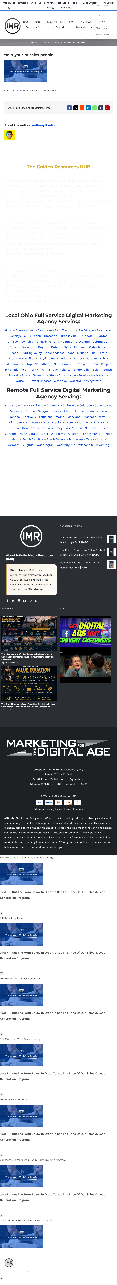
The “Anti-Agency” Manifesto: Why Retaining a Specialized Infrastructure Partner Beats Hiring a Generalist (27, 657)
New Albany (43, 364)
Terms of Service (73, 809)
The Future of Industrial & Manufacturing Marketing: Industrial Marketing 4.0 (55, 276)
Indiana (93, 411)
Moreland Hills (95, 358)
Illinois (80, 411)
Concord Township (22, 347)
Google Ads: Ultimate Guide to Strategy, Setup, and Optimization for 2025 (52, 206)
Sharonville (81, 369)
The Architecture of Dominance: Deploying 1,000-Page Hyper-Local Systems (53, 243)
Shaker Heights (60, 369)
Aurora (20, 330)
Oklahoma (58, 433)
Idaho (68, 411)
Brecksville (69, 336)
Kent (70, 353)
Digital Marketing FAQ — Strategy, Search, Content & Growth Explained (50, 185)
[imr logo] (12, 19)
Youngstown (92, 381)
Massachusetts (95, 417)
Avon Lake (45, 330)
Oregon (73, 433)
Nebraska (99, 422)
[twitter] (13, 601)
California (70, 405)
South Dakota (56, 439)
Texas (90, 439)
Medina (64, 358)
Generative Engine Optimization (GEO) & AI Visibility (39, 196)
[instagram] (19, 601)
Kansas (14, 417)
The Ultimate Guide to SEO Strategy (28, 296)
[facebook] (7, 601)
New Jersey (54, 428)
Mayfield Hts (47, 358)
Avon (31, 330)
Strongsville (67, 375)
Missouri (68, 422)
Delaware (15, 411)
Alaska (25, 405)
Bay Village (86, 330)
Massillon (28, 358)
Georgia (43, 411)
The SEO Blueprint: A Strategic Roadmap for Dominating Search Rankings (52, 286)
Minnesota (32, 422)
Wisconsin (85, 445)
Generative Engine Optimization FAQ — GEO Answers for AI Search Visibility (53, 191)
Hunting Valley (31, 353)
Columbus (100, 341)
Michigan (15, 422)
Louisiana (46, 417)
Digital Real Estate (9, 662)
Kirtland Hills (86, 353)
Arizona (38, 405)
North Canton (63, 364)
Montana (83, 422)
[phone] (36, 601)
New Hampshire (33, 428)
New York (91, 428)
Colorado (85, 405)
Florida (30, 411)
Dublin (55, 347)
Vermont (14, 445)
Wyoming (102, 445)
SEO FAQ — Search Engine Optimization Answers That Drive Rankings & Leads (55, 238)
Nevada (14, 428)
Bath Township (65, 330)
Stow (52, 375)
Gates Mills (97, 347)
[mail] (30, 601)
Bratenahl (51, 336)
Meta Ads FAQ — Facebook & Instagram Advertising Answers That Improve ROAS (56, 228)
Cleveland (83, 341)
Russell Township (34, 375)
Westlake (60, 381)
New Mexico (73, 428)
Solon (96, 369)
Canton (102, 336)
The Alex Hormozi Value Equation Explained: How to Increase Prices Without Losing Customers (28, 705)
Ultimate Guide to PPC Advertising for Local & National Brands (45, 301)
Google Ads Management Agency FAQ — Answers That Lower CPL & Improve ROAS (57, 201)
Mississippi (51, 422)
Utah (100, 439)
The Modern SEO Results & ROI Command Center (37, 281)
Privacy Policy (54, 809)
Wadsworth (98, 375)
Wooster (75, 381)
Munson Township (19, 364)
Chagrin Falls (46, 341)
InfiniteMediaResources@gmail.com (63, 779)
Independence (54, 353)
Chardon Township (21, 341)
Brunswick (87, 336)
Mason (14, 358)
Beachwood (105, 330)
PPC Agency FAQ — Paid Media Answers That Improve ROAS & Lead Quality (52, 233)
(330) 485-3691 (63, 774)
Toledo (83, 375)
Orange (81, 364)
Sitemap (39, 809)
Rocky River (38, 369)
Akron (8, 330)
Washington (45, 445)
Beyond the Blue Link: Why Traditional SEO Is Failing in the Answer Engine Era (55, 180)
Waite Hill (22, 381)
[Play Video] (61, 652)
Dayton (43, 347)
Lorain (103, 353)
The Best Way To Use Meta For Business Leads (35, 253)
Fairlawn (80, 347)
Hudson (12, 353)
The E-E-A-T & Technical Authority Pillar (31, 271)
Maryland (74, 417)
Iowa (104, 411)
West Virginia (66, 445)
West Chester (41, 381)
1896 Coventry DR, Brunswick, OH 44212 (64, 784)
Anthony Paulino (14, 90)
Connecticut (103, 405)
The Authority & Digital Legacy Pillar (29, 248)
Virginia (28, 445)
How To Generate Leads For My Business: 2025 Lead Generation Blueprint (52, 223)
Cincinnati (65, 341)
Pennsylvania (90, 433)
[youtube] (24, 601)
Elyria (67, 347)
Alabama (11, 405)
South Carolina (33, 439)
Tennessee (76, 439)
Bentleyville (17, 336)
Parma (93, 364)
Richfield (20, 369)
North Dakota (29, 433)
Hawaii (56, 411)
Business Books (8, 710)
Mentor (77, 358)
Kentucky (29, 417)
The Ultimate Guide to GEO (22, 291)
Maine (60, 417)
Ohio (44, 433)
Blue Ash (35, 336)
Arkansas (53, 405)
